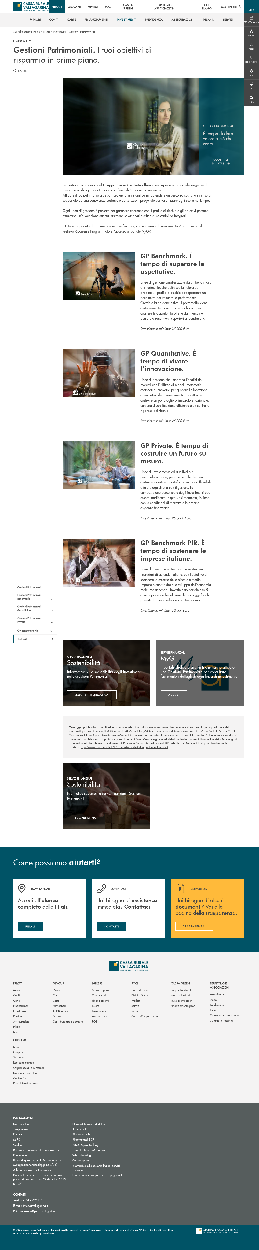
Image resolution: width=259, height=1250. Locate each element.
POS (94, 1021)
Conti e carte (99, 995)
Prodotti (135, 1000)
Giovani (58, 983)
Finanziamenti (21, 1006)
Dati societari (21, 1124)
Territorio (18, 1057)
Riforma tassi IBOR (97, 1139)
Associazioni (217, 994)
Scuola (57, 1016)
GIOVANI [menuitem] (74, 6)
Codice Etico (20, 1078)
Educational (20, 1155)
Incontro (136, 1011)
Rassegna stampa (23, 1062)
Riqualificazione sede (25, 1083)
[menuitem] (35, 19)
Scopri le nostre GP (225, 161)
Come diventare (140, 990)
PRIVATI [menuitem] (57, 6)
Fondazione (217, 1005)
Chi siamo (20, 1040)
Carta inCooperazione (144, 1016)
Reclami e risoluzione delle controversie (36, 1150)
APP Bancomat (61, 1011)
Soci (134, 983)
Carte (16, 1000)
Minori (17, 990)
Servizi (17, 1032)
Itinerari (214, 1010)
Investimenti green (181, 1000)
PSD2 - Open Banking (99, 1145)
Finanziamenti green (183, 1006)
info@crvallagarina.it (35, 1206)
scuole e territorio (181, 995)
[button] (251, 6)
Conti (16, 995)
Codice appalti (81, 1160)
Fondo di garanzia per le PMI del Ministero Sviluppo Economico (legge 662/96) (40, 1162)
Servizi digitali (100, 990)
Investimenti (59, 31)
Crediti (34, 1233)
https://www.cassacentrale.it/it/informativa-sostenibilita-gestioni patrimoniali (124, 747)
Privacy (31, 1134)
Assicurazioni (21, 1021)
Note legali (48, 1233)
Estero (95, 1006)
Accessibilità (79, 1129)
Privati (46, 31)
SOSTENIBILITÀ (231, 6)
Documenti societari (25, 1073)
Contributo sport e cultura (68, 1021)
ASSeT (214, 999)
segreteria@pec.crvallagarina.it (38, 1211)
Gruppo (18, 1052)
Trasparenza (20, 1129)
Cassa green (180, 983)
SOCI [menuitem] (108, 6)
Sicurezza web (81, 1134)
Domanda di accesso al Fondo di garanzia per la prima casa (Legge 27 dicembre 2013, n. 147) (40, 1179)
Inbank (17, 1026)
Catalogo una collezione (224, 1015)
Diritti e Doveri (140, 995)
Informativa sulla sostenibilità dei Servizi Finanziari (96, 1167)
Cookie (17, 1145)
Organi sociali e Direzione (28, 1068)
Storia (16, 1047)
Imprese (97, 983)
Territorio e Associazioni (219, 985)
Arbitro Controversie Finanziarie (40, 1170)
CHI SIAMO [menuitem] (207, 6)
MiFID (16, 1139)
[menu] (146, 6)
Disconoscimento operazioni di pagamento (97, 1175)
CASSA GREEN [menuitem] (128, 6)
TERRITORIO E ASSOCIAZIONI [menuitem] (165, 6)
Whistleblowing (81, 1155)
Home (36, 31)
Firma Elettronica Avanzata (99, 1150)
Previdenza (19, 1016)
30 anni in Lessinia (221, 1020)
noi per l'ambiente (181, 990)
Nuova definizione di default (89, 1124)
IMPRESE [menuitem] (93, 6)
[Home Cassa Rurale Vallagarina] (31, 6)
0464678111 (34, 1200)
